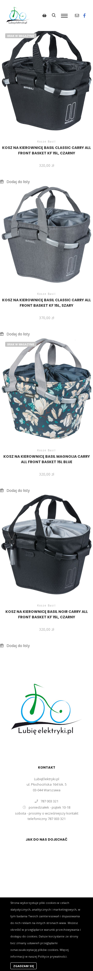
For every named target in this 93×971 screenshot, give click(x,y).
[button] (15, 181)
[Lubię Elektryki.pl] (18, 15)
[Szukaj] (53, 15)
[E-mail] (77, 15)
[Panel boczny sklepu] (44, 15)
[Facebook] (84, 15)
